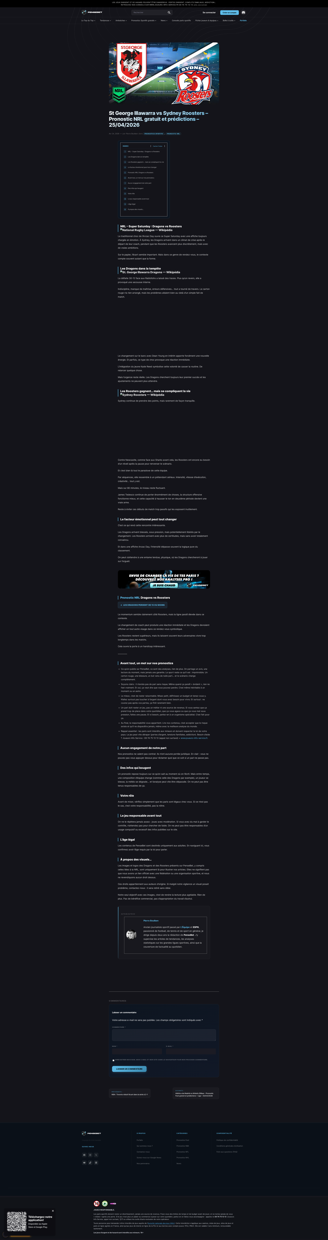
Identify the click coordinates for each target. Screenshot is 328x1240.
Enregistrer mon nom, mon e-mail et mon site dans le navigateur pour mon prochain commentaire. (161, 1060)
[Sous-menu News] (166, 20)
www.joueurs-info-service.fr (163, 5)
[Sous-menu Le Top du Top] (94, 20)
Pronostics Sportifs (154, 134)
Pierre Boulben (132, 134)
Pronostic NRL (173, 134)
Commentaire (119, 1027)
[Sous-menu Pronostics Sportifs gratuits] (155, 20)
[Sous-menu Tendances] (110, 20)
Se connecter (209, 12)
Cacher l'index (157, 146)
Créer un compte (229, 13)
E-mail (169, 1046)
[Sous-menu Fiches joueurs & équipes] (217, 20)
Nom (114, 1046)
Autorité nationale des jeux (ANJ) (161, 1223)
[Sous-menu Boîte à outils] (234, 20)
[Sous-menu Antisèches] (126, 20)
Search (169, 12)
